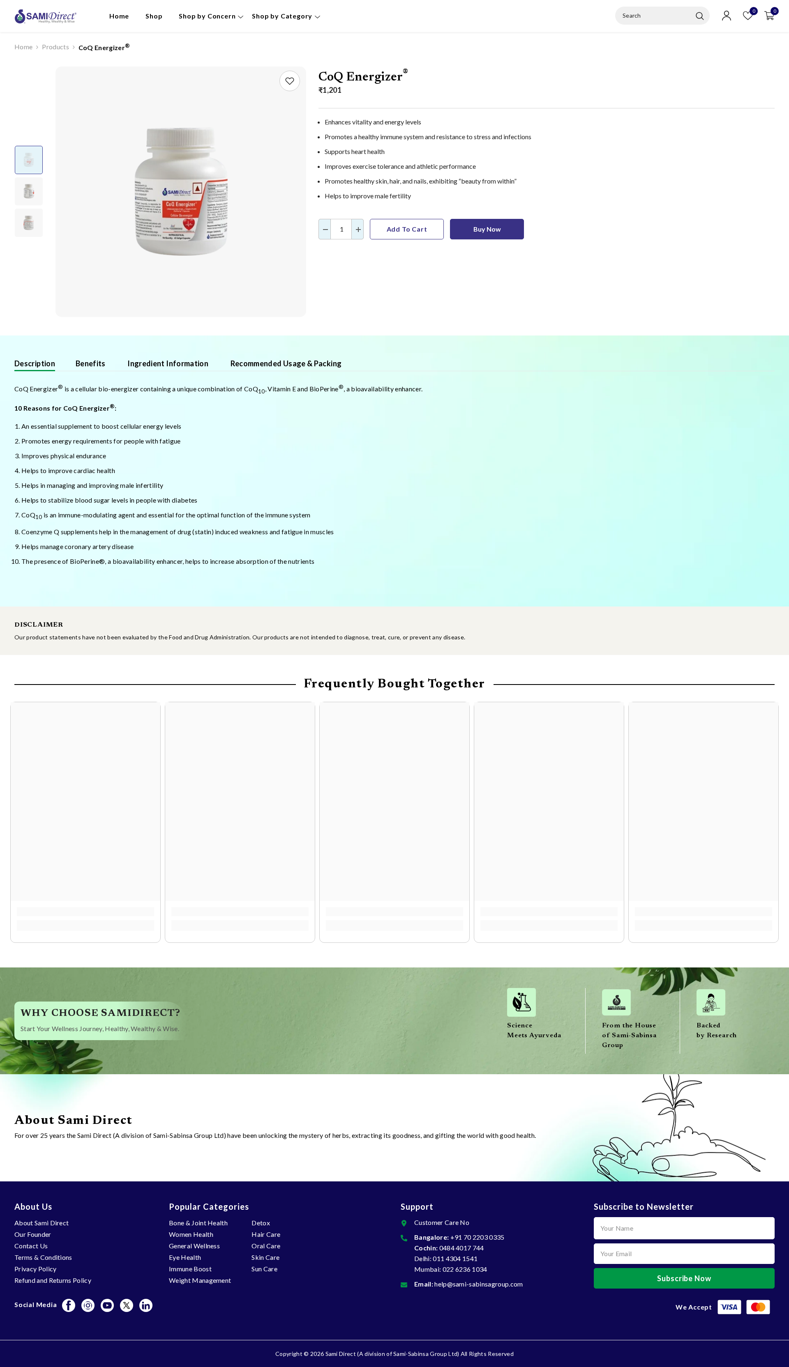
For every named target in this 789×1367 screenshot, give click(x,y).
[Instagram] (88, 1305)
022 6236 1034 (465, 1269)
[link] (289, 81)
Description (34, 363)
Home (23, 47)
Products (55, 47)
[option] (180, 192)
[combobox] (653, 16)
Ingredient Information (167, 363)
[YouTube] (107, 1305)
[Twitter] (126, 1305)
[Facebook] (68, 1305)
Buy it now (487, 229)
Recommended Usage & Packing (285, 363)
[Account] (726, 16)
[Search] (662, 15)
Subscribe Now (684, 1278)
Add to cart (407, 229)
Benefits (91, 363)
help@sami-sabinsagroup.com (478, 1284)
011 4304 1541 (455, 1258)
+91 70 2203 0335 (477, 1237)
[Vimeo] (145, 1305)
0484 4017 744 (461, 1248)
